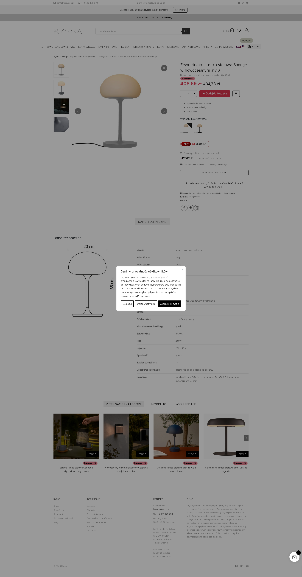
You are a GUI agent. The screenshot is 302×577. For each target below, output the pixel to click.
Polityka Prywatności (139, 296)
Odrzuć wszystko (146, 304)
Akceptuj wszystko (169, 304)
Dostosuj (127, 304)
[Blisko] (182, 269)
